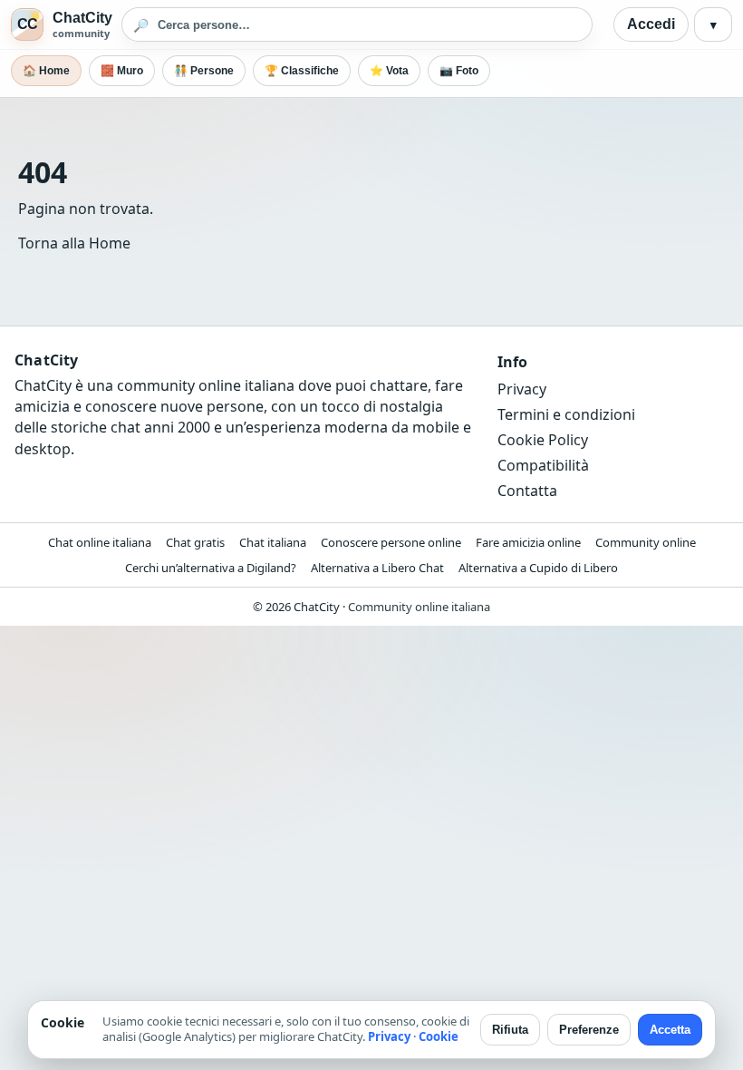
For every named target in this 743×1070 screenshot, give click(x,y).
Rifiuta (510, 1029)
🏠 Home (46, 70)
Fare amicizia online (528, 542)
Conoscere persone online (391, 542)
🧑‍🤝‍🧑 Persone (204, 70)
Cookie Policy (542, 440)
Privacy (521, 389)
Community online (645, 542)
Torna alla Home (74, 243)
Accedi (651, 24)
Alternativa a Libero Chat (377, 567)
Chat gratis (195, 542)
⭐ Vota (389, 70)
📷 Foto (458, 70)
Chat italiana (272, 542)
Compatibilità (543, 465)
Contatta (527, 491)
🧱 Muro (122, 70)
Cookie (438, 1036)
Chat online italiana (99, 542)
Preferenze (589, 1029)
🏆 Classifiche (302, 70)
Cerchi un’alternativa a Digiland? (210, 567)
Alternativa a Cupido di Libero (538, 567)
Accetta (670, 1029)
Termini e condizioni (566, 414)
